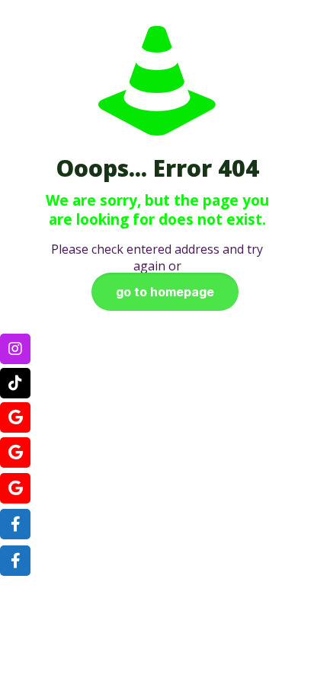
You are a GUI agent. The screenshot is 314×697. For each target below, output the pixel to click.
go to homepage (165, 291)
